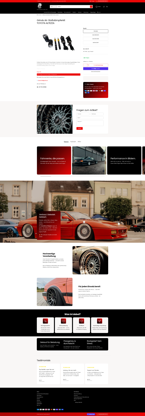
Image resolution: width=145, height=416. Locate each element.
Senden (79, 128)
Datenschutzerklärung (78, 393)
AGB (75, 400)
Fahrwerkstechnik (67, 12)
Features (66, 141)
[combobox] (75, 6)
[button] (106, 6)
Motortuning (86, 12)
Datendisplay (39, 395)
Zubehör (74, 12)
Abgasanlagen (39, 403)
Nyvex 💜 (48, 414)
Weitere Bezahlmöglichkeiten (95, 71)
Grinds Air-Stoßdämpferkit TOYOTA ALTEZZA (50, 14)
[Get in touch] (104, 6)
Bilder (79, 141)
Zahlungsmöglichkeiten (78, 398)
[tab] (66, 141)
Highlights (73, 141)
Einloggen (92, 1)
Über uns (38, 405)
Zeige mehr (39, 71)
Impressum (76, 395)
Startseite (39, 14)
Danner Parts (41, 414)
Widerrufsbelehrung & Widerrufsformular (81, 397)
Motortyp (79, 12)
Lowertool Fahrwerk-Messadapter (43, 393)
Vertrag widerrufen (78, 402)
